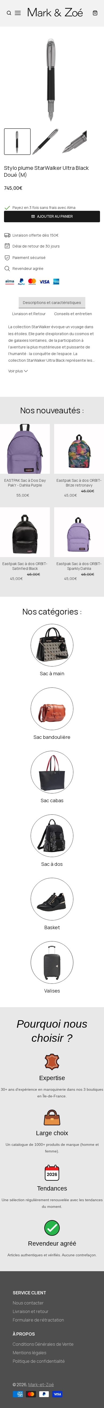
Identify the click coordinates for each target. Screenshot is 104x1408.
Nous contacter (28, 1303)
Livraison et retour (31, 1311)
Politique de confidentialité (39, 1361)
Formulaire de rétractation (38, 1320)
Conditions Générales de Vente (43, 1344)
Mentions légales (29, 1353)
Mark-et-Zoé (41, 1385)
